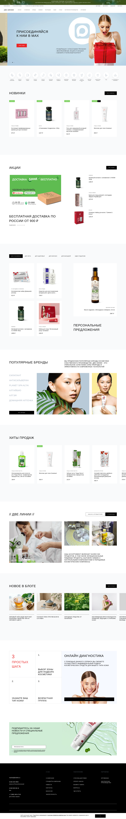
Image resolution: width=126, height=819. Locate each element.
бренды (34, 9)
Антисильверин (19, 380)
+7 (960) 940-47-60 (15, 794)
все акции (112, 167)
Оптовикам (105, 778)
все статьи (111, 586)
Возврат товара (79, 784)
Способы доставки (80, 778)
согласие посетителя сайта (36, 750)
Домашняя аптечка (21, 400)
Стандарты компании (53, 781)
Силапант (15, 375)
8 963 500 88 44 (14, 788)
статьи (60, 9)
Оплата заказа (78, 781)
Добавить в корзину (21, 132)
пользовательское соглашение (24, 750)
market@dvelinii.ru (14, 777)
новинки (40, 9)
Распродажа (48, 9)
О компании (50, 778)
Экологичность (51, 794)
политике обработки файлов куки (57, 815)
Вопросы (77, 787)
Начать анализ (89, 699)
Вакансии (49, 791)
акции (54, 9)
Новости (49, 784)
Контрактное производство (71, 9)
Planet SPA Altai (19, 385)
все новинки (110, 93)
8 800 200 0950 (14, 782)
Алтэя (13, 395)
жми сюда (14, 45)
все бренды (21, 412)
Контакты (49, 787)
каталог (20, 9)
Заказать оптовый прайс (95, 514)
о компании (27, 9)
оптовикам (83, 9)
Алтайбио (15, 390)
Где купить (77, 791)
